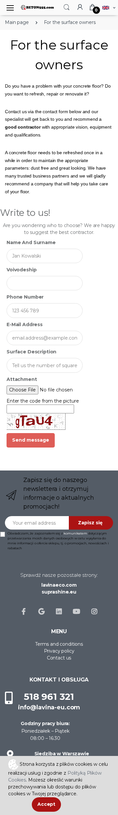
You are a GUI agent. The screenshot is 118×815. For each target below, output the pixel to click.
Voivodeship (21, 270)
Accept (46, 804)
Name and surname (31, 242)
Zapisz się (90, 523)
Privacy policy (59, 651)
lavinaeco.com (59, 585)
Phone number (25, 297)
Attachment (22, 379)
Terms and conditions (59, 644)
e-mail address (25, 324)
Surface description (31, 352)
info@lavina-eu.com (49, 707)
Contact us (59, 658)
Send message (30, 440)
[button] (66, 7)
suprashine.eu (59, 592)
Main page (17, 22)
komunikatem (75, 533)
